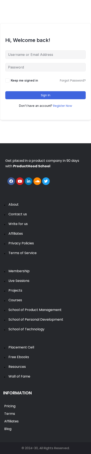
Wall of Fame (19, 376)
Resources (17, 366)
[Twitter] (46, 181)
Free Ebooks (18, 357)
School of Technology (26, 329)
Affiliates (15, 233)
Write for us (18, 223)
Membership (19, 271)
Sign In (45, 95)
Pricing (9, 406)
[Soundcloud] (37, 181)
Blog (7, 428)
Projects (15, 290)
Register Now (62, 106)
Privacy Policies (21, 243)
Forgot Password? (73, 80)
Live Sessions (18, 280)
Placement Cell (21, 347)
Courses (15, 300)
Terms (9, 413)
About (13, 204)
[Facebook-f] (11, 181)
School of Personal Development (35, 319)
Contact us (17, 214)
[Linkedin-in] (28, 181)
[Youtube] (20, 181)
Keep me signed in (24, 80)
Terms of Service (22, 252)
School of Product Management (35, 309)
